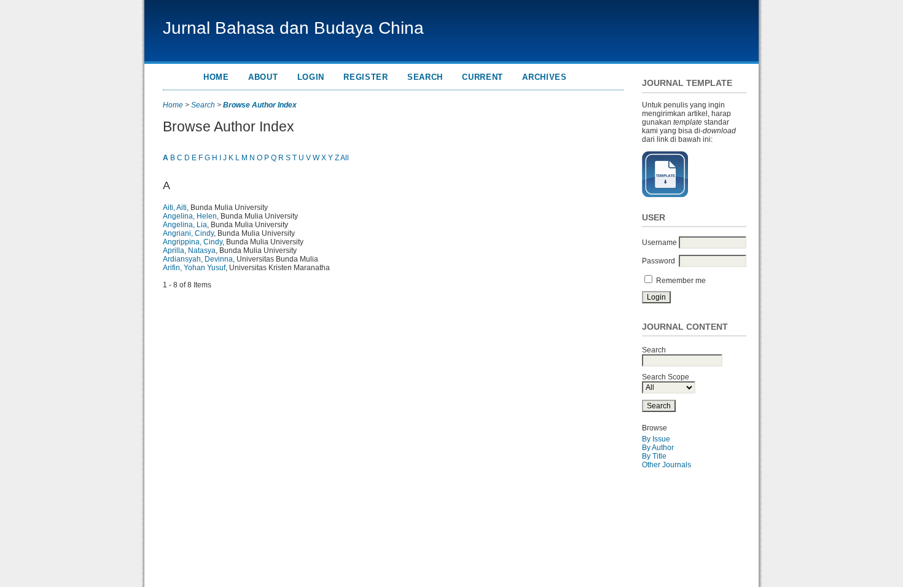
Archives (544, 77)
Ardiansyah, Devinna (198, 259)
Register (365, 77)
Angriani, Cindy (188, 233)
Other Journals (666, 465)
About (263, 77)
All (344, 158)
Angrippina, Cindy (192, 242)
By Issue (656, 439)
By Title (654, 456)
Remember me (681, 280)
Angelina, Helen (190, 216)
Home (216, 77)
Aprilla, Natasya (189, 250)
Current (482, 77)
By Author (658, 447)
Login (310, 77)
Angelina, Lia (185, 224)
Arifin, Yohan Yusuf (194, 267)
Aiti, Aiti (175, 207)
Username (659, 242)
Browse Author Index (260, 105)
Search (425, 77)
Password (658, 261)
